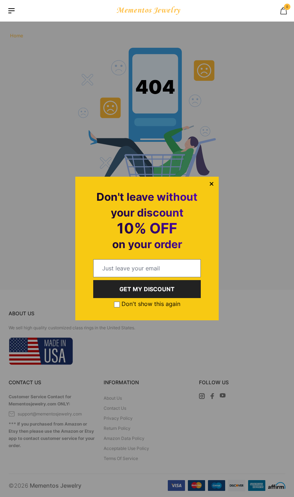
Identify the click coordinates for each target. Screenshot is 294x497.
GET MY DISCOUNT (147, 289)
